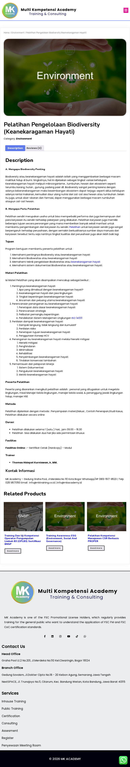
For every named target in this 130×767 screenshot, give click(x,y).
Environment (17, 33)
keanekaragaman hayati (85, 261)
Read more (13, 551)
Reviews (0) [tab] (34, 148)
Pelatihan (74, 227)
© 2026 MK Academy (65, 759)
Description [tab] (15, 148)
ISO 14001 (77, 318)
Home (6, 33)
